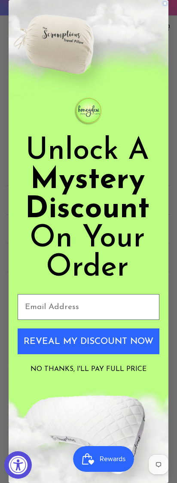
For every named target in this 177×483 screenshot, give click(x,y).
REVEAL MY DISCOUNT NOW (88, 341)
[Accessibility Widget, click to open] (18, 465)
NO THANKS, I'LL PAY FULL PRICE (88, 369)
